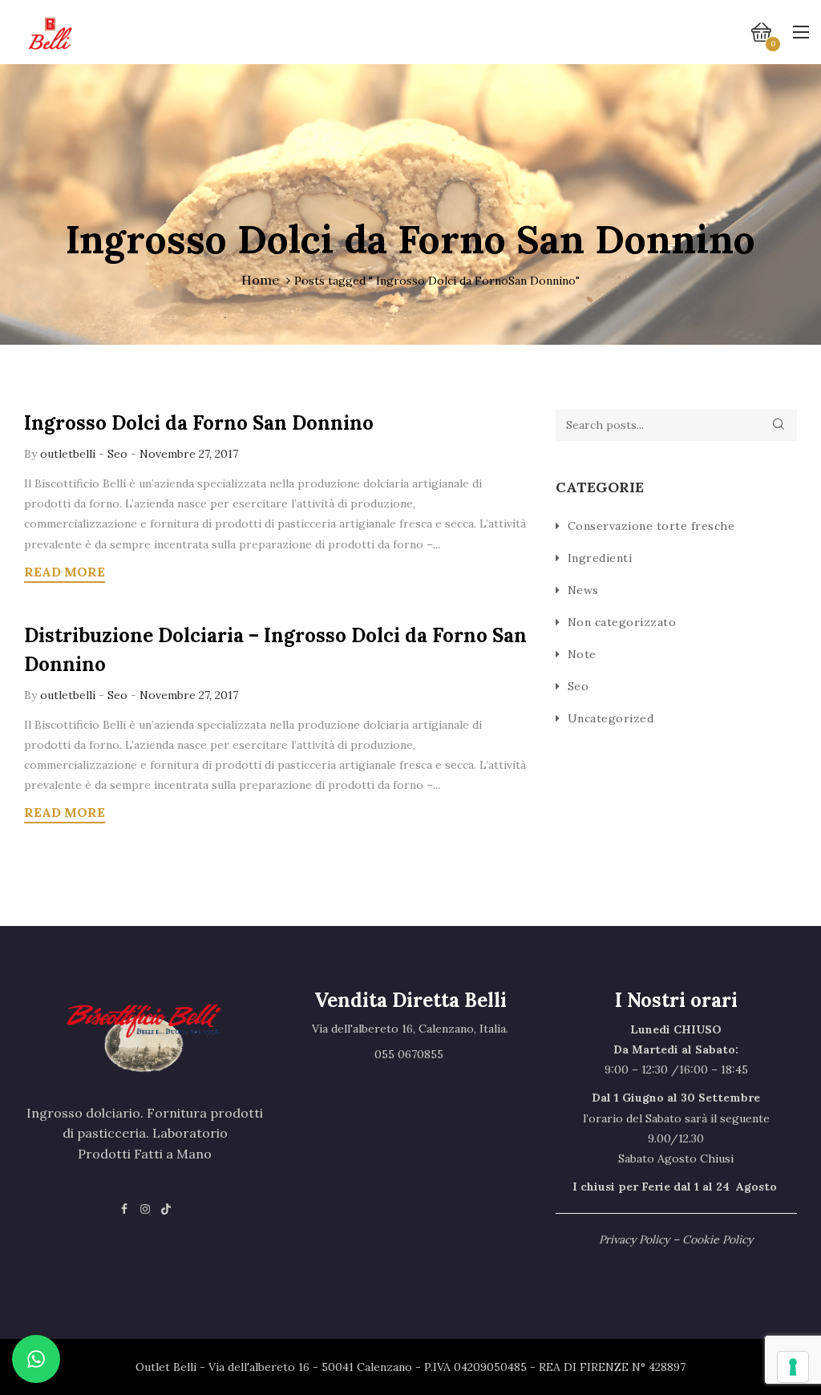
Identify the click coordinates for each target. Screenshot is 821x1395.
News (583, 590)
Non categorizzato (622, 622)
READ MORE (64, 572)
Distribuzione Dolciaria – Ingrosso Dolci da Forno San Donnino (275, 650)
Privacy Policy (634, 1239)
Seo (117, 454)
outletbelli (69, 454)
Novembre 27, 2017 (189, 454)
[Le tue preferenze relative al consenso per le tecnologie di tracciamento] (793, 1367)
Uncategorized (611, 718)
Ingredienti (600, 558)
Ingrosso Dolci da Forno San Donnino (199, 422)
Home (260, 280)
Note (582, 654)
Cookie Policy (717, 1239)
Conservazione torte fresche (651, 526)
